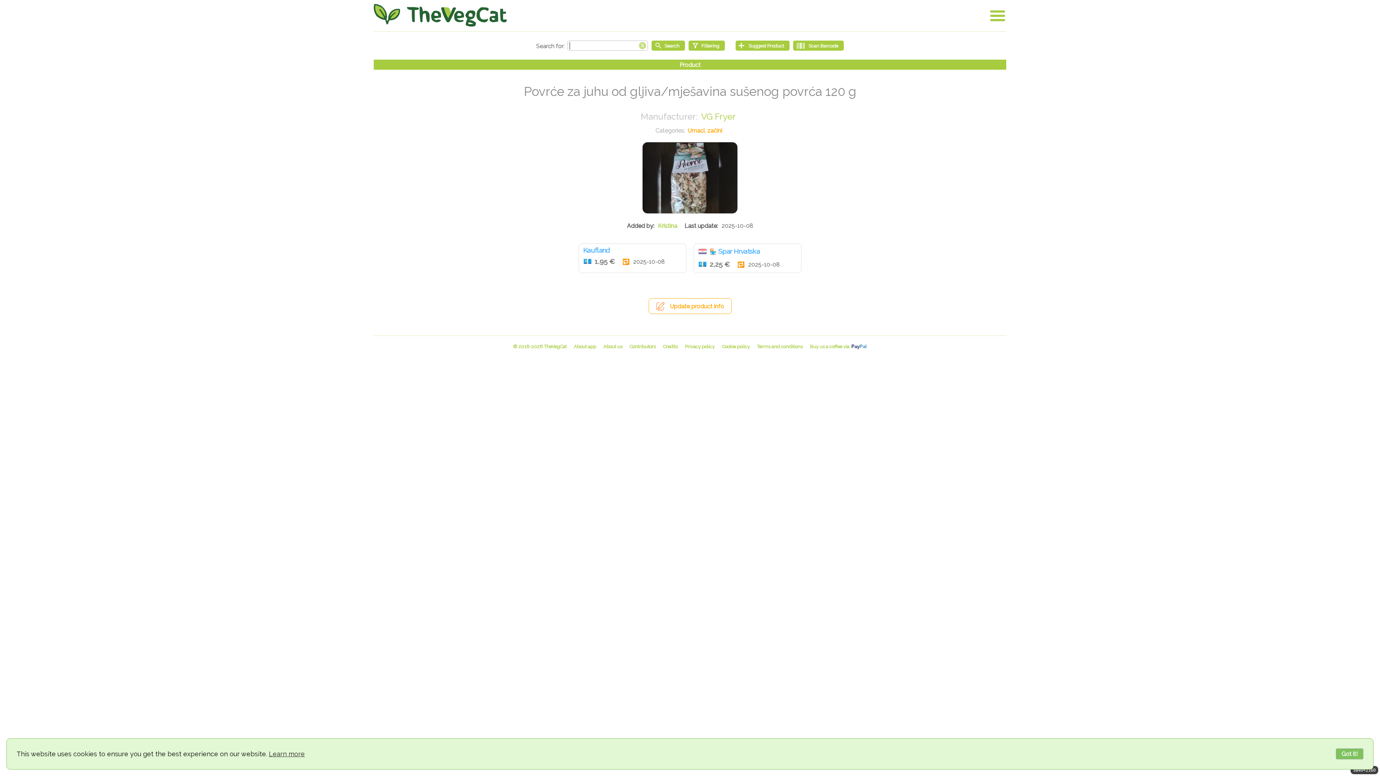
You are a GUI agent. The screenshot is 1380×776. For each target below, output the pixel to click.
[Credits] (670, 346)
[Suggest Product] (763, 46)
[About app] (585, 346)
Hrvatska (702, 251)
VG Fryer (718, 116)
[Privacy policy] (700, 346)
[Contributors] (643, 346)
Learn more (287, 754)
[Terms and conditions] (780, 346)
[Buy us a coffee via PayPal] (838, 346)
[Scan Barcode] (818, 46)
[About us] (612, 346)
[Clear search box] (642, 45)
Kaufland (596, 250)
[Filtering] (707, 46)
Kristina (667, 225)
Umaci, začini (705, 130)
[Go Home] (440, 15)
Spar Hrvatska (739, 251)
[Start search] (668, 46)
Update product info (697, 306)
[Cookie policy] (736, 346)
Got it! (1350, 753)
